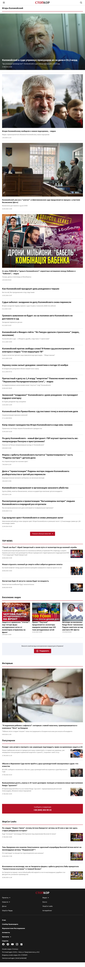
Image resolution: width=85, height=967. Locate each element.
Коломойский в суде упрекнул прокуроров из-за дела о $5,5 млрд (39, 60)
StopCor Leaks (9, 821)
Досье (4, 906)
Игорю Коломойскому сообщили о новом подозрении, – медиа (29, 131)
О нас (4, 920)
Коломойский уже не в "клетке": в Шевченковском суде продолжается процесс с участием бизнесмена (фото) (41, 201)
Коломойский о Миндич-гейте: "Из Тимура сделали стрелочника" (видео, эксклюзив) (40, 333)
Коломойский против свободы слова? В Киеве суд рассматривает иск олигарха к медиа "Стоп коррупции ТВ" (38, 350)
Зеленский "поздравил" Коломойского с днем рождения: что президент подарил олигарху (40, 396)
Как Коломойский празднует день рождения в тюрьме (30, 288)
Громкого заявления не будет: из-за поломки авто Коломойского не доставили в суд (37, 317)
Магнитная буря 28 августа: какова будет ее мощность (25, 581)
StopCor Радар (7, 910)
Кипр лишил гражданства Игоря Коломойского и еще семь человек (37, 425)
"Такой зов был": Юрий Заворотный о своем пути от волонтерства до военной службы (39, 547)
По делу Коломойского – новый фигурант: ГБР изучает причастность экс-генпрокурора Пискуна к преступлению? (40, 440)
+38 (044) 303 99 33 (43, 810)
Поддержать (44, 651)
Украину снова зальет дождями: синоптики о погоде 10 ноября (35, 365)
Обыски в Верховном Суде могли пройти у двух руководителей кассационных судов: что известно (40, 764)
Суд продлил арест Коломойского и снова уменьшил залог (32, 517)
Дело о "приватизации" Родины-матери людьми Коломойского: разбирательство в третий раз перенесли (36, 473)
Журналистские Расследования (13, 928)
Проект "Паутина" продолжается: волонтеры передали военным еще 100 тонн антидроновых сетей (44, 626)
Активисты (6, 933)
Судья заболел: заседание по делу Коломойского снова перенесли (36, 302)
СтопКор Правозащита (10, 924)
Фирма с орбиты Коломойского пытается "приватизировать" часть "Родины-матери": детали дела (37, 456)
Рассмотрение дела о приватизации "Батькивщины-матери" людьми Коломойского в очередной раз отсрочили (38, 502)
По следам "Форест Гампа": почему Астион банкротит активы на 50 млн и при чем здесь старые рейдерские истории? (39, 829)
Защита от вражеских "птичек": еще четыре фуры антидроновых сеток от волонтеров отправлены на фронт (16, 627)
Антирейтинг (47, 910)
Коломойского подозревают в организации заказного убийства (35, 487)
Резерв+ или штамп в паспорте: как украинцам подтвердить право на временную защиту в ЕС (42, 747)
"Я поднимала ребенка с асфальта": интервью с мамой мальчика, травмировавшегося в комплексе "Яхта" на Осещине (39, 726)
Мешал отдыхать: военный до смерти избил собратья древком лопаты (32, 564)
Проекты (5, 898)
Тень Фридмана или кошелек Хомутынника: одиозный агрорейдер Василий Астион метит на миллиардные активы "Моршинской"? (41, 848)
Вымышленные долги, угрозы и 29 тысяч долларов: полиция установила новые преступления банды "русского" (42, 784)
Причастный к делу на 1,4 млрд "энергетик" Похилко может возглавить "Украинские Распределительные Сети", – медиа (39, 380)
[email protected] (21, 958)
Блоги (44, 902)
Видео (44, 898)
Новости (5, 902)
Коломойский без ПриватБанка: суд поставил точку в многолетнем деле (40, 411)
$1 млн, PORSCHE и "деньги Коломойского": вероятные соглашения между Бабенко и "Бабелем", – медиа (39, 272)
